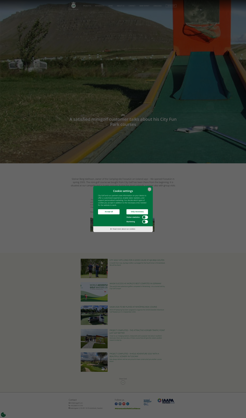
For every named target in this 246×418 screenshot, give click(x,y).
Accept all (109, 212)
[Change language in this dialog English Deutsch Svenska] (149, 189)
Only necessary (137, 212)
